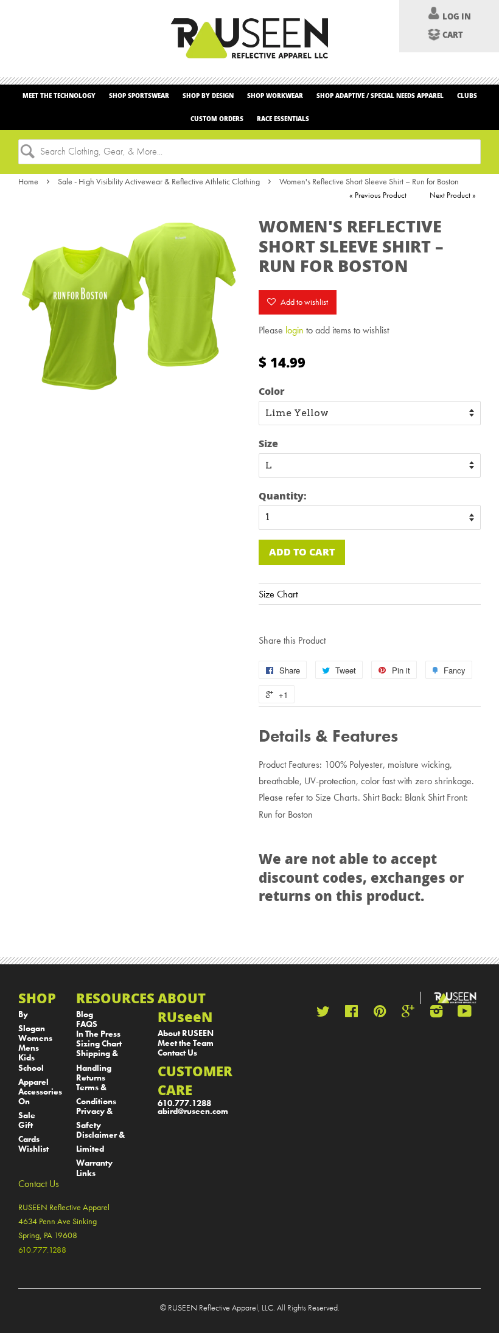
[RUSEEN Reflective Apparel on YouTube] (465, 1014)
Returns (90, 1078)
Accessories (40, 1092)
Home (28, 181)
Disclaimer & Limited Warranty (100, 1149)
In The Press (98, 1034)
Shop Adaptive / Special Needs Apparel (380, 95)
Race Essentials (283, 118)
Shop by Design (208, 95)
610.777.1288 (184, 1103)
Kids (26, 1058)
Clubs (467, 95)
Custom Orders (216, 118)
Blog (84, 1014)
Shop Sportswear (139, 95)
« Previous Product (378, 195)
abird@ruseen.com (193, 1111)
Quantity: (283, 496)
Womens (35, 1038)
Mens (28, 1048)
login (294, 330)
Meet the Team (186, 1043)
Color (272, 391)
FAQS (86, 1024)
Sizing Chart (99, 1044)
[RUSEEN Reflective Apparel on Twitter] (323, 1014)
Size (268, 443)
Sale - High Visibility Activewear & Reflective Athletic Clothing (159, 181)
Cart (452, 34)
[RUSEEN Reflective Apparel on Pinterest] (379, 1014)
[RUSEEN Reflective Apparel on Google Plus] (408, 1014)
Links (86, 1173)
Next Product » (453, 195)
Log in (456, 16)
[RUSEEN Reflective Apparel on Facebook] (351, 1014)
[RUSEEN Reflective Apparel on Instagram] (436, 1014)
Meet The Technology (59, 95)
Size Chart (278, 594)
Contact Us (177, 1053)
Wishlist (33, 1149)
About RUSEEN (186, 1033)
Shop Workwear (275, 95)
